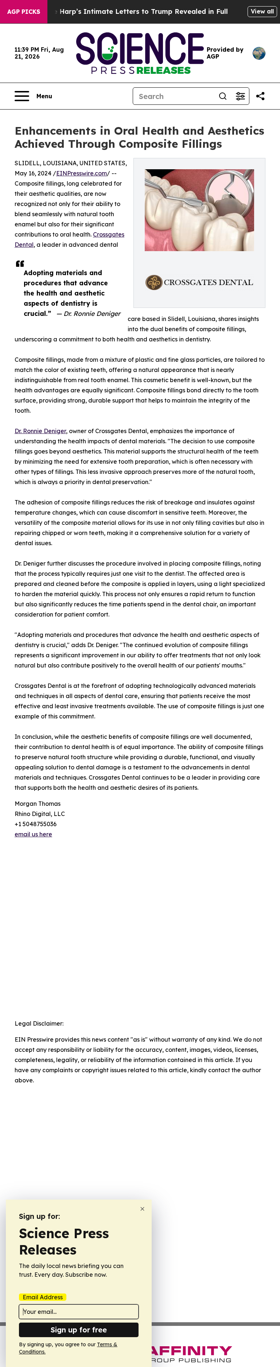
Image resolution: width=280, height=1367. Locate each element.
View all (262, 11)
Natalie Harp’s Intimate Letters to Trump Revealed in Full (130, 11)
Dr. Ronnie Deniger (40, 431)
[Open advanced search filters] (240, 96)
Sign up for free (79, 1329)
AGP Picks (23, 11)
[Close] (142, 1208)
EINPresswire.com (81, 173)
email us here (33, 834)
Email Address (43, 1297)
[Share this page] (260, 96)
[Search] (223, 96)
